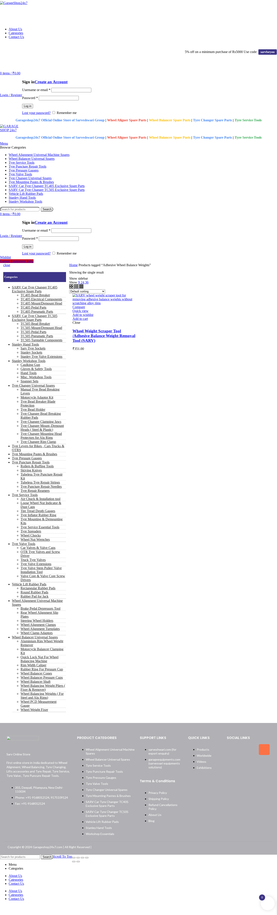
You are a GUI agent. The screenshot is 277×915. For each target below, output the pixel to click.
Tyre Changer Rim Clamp (38, 442)
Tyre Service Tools (25, 495)
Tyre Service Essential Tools (40, 527)
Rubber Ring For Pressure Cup (42, 669)
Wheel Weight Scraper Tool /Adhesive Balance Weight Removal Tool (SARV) (103, 336)
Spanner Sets (29, 381)
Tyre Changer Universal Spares (33, 385)
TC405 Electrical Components (41, 299)
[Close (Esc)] (74, 857)
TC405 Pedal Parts (33, 307)
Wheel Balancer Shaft (35, 681)
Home (73, 265)
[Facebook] (232, 749)
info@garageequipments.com (57, 44)
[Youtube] (248, 763)
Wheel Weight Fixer (34, 709)
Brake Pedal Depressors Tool (40, 608)
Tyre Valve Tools (23, 544)
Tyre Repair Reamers (35, 490)
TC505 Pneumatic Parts (37, 336)
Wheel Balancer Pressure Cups (42, 677)
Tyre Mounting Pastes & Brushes (34, 454)
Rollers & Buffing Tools (37, 466)
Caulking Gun (30, 365)
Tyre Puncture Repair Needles (41, 486)
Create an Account (51, 82)
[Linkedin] (232, 763)
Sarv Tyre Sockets (33, 348)
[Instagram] (264, 749)
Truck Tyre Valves (33, 560)
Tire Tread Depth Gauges (38, 511)
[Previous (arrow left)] (74, 861)
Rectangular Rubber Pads (38, 588)
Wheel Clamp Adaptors (37, 633)
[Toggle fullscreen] (82, 857)
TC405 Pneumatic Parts (37, 311)
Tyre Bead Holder (33, 409)
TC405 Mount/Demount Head (41, 303)
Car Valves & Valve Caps (38, 548)
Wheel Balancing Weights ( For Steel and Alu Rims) (42, 695)
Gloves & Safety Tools (36, 369)
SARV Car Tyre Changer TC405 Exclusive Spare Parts (34, 289)
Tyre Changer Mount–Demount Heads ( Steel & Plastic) (42, 427)
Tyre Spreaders (31, 531)
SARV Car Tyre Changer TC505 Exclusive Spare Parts (34, 318)
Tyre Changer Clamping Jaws (41, 421)
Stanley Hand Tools (25, 344)
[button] (80, 318)
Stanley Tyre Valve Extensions (41, 356)
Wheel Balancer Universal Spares (35, 637)
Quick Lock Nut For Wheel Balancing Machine (39, 659)
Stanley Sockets (31, 352)
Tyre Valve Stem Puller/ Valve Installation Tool (41, 570)
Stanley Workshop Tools (28, 361)
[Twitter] (248, 749)
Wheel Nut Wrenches (35, 539)
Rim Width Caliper (33, 665)
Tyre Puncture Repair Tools (31, 462)
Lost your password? (36, 113)
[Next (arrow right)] (78, 861)
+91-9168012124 (15, 44)
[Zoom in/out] (87, 857)
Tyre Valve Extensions (36, 564)
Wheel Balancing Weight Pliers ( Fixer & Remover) (43, 687)
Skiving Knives (31, 470)
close (6, 265)
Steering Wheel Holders (37, 620)
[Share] (78, 857)
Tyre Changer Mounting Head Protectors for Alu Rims (41, 435)
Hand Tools (29, 373)
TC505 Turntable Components (41, 340)
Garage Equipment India (17, 261)
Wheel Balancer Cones (36, 673)
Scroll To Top (62, 856)
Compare (78, 307)
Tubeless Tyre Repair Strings (40, 482)
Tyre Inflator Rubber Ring (38, 515)
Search (47, 209)
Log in (27, 106)
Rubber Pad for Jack (34, 596)
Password (30, 98)
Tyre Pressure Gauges (27, 458)
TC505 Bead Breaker (35, 323)
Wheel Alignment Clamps (38, 625)
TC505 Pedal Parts (33, 332)
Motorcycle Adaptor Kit (37, 397)
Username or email (36, 90)
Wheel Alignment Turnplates (40, 629)
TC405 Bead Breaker (35, 295)
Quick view (80, 311)
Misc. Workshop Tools (36, 377)
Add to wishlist (82, 315)
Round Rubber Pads (34, 592)
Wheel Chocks (31, 535)
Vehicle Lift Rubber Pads (29, 584)
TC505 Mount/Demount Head (41, 328)
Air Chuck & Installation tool (40, 499)
